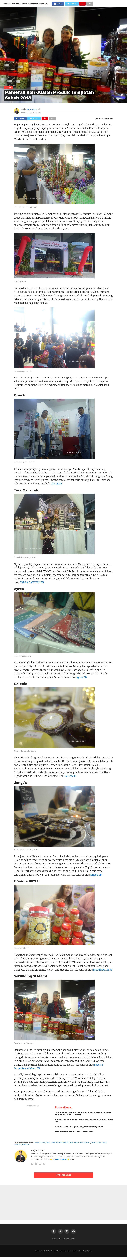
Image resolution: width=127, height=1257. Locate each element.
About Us (56, 1239)
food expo (50, 1143)
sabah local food (99, 1143)
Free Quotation (60, 1159)
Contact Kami (69, 1239)
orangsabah (85, 1143)
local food (74, 1143)
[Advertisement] (32, 1123)
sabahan (17, 1145)
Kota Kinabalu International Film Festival (74, 1132)
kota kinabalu (62, 1143)
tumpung (26, 1145)
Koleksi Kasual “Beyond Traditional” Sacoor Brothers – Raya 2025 (84, 1120)
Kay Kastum (31, 109)
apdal (37, 1143)
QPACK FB (56, 483)
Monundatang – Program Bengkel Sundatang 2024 (79, 1127)
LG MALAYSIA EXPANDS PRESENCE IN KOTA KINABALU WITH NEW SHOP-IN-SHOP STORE (83, 1113)
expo (43, 1143)
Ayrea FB (81, 677)
